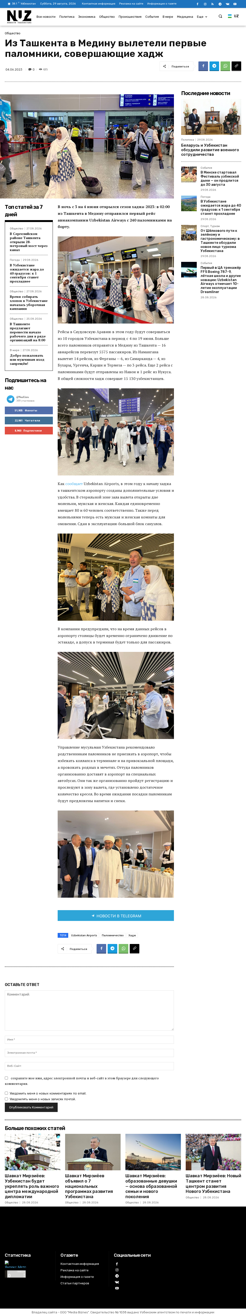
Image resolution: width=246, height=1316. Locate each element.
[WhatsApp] (225, 66)
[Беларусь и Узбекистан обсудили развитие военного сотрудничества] (211, 117)
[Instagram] (205, 4)
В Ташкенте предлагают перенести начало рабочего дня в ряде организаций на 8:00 (28, 332)
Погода (15, 260)
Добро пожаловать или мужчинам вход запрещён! (27, 359)
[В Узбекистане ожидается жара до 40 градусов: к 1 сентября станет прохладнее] (189, 203)
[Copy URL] (236, 66)
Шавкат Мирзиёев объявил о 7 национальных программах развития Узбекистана (89, 1186)
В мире (14, 350)
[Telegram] (220, 4)
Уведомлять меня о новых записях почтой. (43, 1099)
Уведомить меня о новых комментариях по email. (48, 1093)
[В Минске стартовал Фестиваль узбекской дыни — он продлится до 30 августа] (189, 174)
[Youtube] (235, 4)
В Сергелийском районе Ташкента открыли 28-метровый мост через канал (29, 241)
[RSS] (212, 4)
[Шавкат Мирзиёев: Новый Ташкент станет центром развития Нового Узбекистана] (213, 1152)
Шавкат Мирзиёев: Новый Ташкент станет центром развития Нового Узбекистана (213, 1183)
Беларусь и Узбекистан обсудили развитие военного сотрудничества (210, 150)
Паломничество (113, 935)
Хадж (132, 935)
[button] (220, 16)
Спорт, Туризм (210, 226)
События (206, 168)
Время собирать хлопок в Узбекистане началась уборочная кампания (29, 302)
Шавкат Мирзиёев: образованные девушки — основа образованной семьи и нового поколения (151, 1186)
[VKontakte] (227, 4)
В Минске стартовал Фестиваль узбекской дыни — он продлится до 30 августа (220, 178)
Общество (12, 33)
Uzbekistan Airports (84, 935)
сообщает (74, 483)
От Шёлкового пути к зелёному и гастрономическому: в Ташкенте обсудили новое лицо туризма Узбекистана (220, 241)
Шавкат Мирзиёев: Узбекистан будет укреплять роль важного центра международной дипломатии (32, 1186)
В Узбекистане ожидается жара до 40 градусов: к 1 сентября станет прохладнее (27, 273)
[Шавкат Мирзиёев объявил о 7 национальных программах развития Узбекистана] (93, 1152)
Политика (187, 139)
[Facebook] (197, 4)
